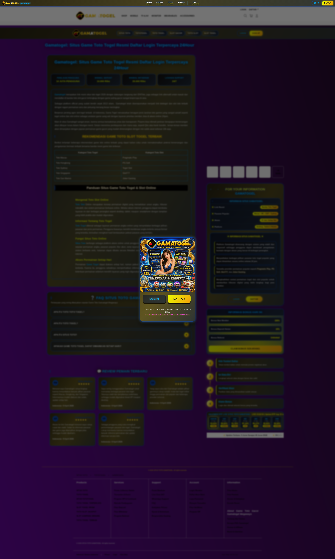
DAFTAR (327, 3)
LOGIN (316, 3)
